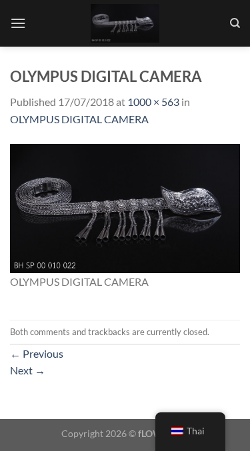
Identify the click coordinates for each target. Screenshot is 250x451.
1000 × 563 (153, 101)
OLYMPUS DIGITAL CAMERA (79, 119)
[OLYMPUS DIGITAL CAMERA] (125, 207)
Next (27, 370)
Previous (36, 353)
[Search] (235, 23)
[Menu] (18, 23)
